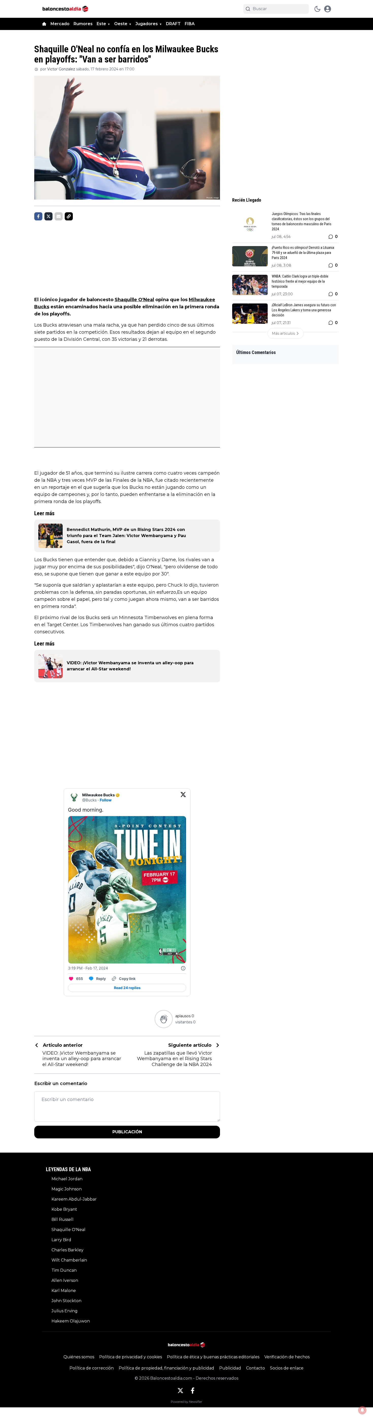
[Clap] (164, 1019)
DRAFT (173, 23)
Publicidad (230, 1368)
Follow (106, 800)
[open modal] (327, 8)
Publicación (127, 1131)
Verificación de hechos (287, 1356)
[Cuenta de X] (180, 1390)
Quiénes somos (78, 1356)
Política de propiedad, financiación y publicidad (166, 1368)
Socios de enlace (286, 1368)
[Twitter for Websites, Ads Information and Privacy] (183, 968)
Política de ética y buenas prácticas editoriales (213, 1356)
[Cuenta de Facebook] (193, 1390)
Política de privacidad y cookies (130, 1356)
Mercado (60, 23)
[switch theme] (317, 8)
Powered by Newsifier (186, 1401)
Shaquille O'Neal (134, 299)
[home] (44, 24)
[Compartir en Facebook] (38, 216)
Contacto (255, 1368)
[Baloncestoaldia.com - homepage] (65, 8)
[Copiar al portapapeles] (69, 216)
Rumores (83, 23)
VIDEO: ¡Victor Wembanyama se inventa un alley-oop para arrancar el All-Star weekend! (130, 665)
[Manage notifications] (362, 1410)
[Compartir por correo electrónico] (59, 216)
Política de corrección (92, 1368)
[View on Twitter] (183, 798)
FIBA (190, 23)
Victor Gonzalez (61, 69)
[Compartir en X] (48, 216)
